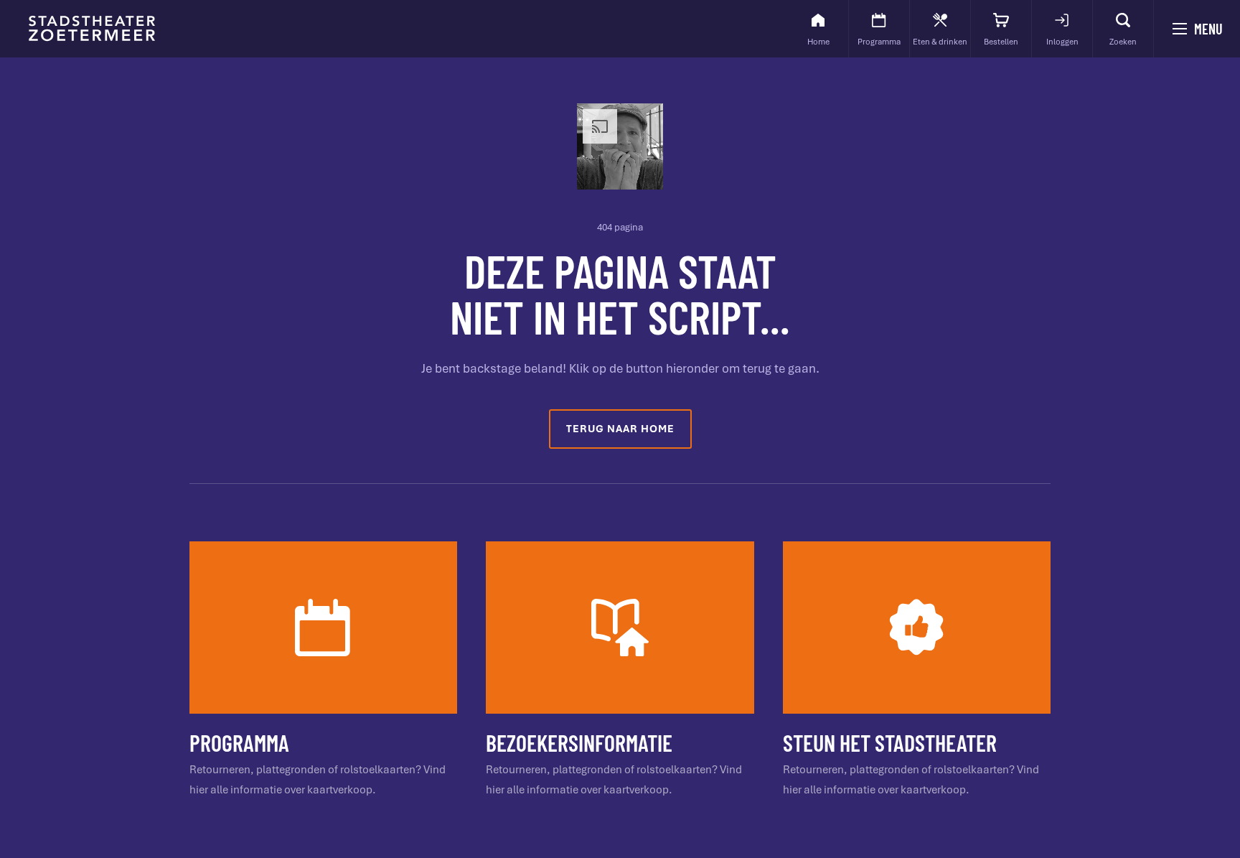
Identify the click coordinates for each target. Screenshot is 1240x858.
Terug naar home (620, 428)
